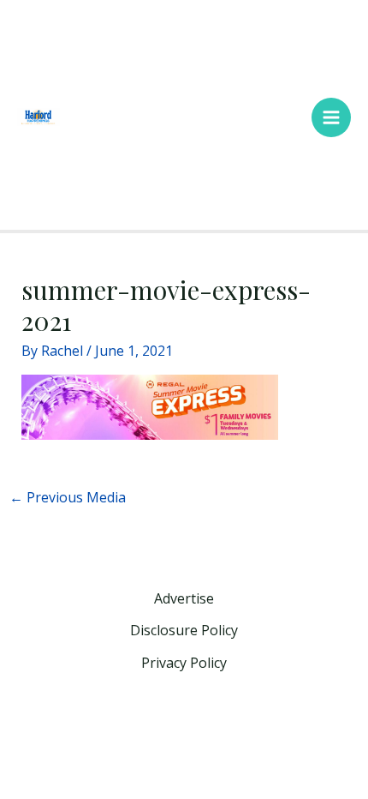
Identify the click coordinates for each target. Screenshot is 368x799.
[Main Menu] (331, 117)
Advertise (184, 598)
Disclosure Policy (184, 630)
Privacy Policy (184, 662)
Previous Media (67, 497)
